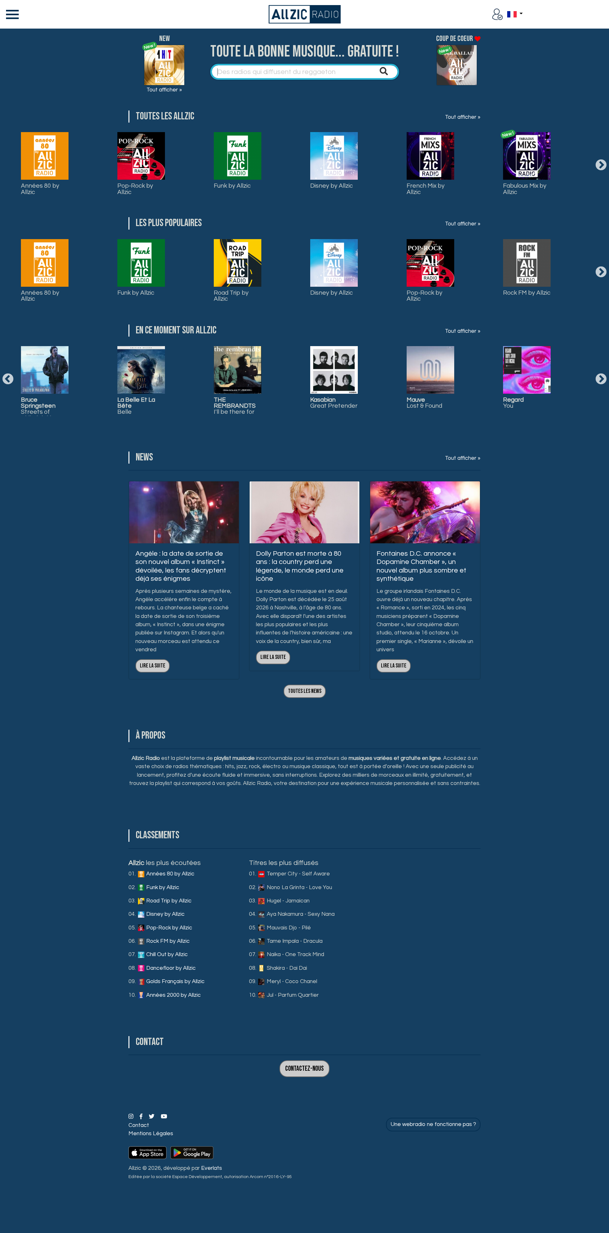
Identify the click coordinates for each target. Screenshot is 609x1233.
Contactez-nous (304, 1068)
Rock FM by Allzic (526, 293)
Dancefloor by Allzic (170, 968)
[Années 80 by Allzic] (45, 156)
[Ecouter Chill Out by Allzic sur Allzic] (334, 370)
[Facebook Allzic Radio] (142, 1117)
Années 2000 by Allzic (173, 995)
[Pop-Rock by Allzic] (141, 156)
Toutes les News (304, 691)
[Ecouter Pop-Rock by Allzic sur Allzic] (141, 370)
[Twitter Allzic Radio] (152, 1117)
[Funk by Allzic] (237, 156)
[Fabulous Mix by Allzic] (527, 156)
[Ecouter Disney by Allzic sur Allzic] (45, 370)
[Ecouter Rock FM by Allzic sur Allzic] (237, 370)
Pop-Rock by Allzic (135, 189)
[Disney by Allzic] (334, 156)
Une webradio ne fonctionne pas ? (433, 1124)
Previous (8, 379)
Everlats (211, 1168)
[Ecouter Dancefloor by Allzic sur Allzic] (430, 370)
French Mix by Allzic (426, 189)
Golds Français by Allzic (175, 981)
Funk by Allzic (232, 186)
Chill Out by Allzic (166, 954)
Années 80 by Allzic (40, 189)
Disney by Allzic (331, 186)
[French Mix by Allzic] (430, 156)
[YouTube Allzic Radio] (164, 1117)
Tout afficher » (164, 90)
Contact (138, 1125)
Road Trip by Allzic (231, 296)
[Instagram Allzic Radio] (131, 1117)
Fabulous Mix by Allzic (525, 189)
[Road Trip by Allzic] (237, 263)
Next (601, 165)
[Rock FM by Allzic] (527, 263)
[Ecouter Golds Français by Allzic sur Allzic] (527, 370)
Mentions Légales (150, 1133)
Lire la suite (152, 665)
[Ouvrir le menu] (11, 14)
